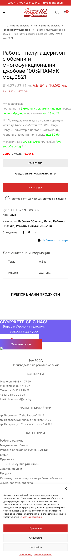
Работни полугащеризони (17, 29)
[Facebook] (23, 232)
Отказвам (35, 537)
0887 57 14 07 (33, 2)
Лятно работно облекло (47, 25)
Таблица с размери (55, 240)
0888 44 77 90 (15, 2)
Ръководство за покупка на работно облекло (31, 478)
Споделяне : (11, 232)
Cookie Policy (25, 554)
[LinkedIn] (35, 232)
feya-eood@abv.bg (53, 2)
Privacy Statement (43, 554)
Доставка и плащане (54, 198)
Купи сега (35, 187)
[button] (66, 488)
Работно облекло (19, 25)
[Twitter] (29, 232)
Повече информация (31, 517)
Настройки (35, 547)
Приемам (35, 528)
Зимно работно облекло (16, 483)
